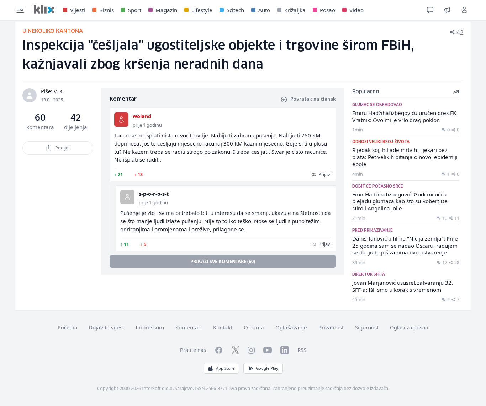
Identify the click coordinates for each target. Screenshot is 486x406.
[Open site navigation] (20, 10)
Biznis (106, 10)
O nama (254, 327)
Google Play (267, 368)
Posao (327, 10)
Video (356, 10)
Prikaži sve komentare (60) (222, 261)
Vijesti (77, 10)
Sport (134, 10)
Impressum (150, 327)
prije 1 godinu (147, 125)
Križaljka (295, 10)
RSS (301, 349)
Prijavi (324, 174)
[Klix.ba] (44, 9)
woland (142, 116)
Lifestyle (201, 10)
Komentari (188, 327)
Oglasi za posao (409, 327)
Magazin (166, 10)
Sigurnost (367, 327)
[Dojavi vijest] (447, 10)
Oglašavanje (291, 327)
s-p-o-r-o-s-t (154, 193)
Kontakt (222, 327)
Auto (264, 10)
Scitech (235, 10)
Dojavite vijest (106, 327)
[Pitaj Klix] (430, 10)
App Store (225, 368)
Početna (67, 327)
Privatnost (331, 327)
